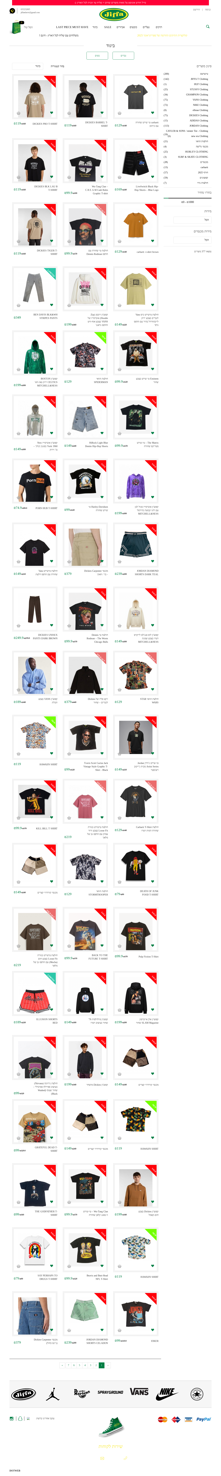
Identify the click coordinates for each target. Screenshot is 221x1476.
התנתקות (45, 1445)
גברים (123, 55)
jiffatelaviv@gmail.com (30, 12)
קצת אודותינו (204, 1445)
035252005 (25, 9)
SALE (107, 27)
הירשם (196, 9)
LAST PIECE (64, 27)
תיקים (159, 27)
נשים (97, 55)
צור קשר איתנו (186, 1445)
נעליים (146, 27)
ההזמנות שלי (16, 1445)
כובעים (133, 27)
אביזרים (121, 27)
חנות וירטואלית (28, 1470)
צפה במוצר (136, 100)
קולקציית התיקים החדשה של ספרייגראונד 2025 (162, 35)
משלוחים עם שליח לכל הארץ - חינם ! (58, 35)
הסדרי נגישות (204, 1449)
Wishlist (32, 1445)
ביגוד (95, 27)
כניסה (208, 9)
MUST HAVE (80, 27)
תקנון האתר (167, 1445)
